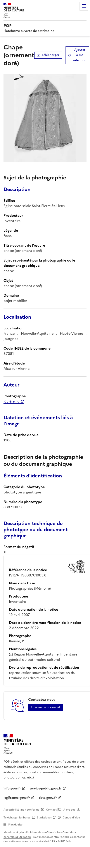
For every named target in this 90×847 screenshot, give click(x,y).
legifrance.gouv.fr (16, 797)
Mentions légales (13, 832)
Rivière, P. (11, 401)
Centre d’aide (71, 818)
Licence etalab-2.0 (39, 841)
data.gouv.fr (48, 797)
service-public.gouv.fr (46, 788)
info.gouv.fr (12, 788)
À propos (69, 810)
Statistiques (44, 818)
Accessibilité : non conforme (21, 810)
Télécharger (50, 55)
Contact (51, 810)
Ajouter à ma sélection (80, 55)
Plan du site (15, 825)
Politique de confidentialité (43, 832)
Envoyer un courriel (45, 707)
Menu (84, 6)
